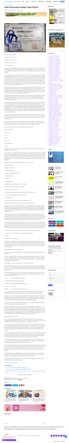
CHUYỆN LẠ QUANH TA (52, 88)
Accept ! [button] (4, 440)
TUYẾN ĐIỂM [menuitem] (40, 1)
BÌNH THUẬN (51, 80)
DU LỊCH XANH (51, 97)
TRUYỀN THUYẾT (51, 140)
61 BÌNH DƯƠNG (51, 63)
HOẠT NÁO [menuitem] (33, 1)
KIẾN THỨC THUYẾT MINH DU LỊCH (54, 108)
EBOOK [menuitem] (27, 1)
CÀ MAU (56, 80)
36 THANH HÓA (51, 61)
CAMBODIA (61, 80)
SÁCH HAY (56, 127)
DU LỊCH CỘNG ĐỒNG (52, 93)
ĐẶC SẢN (50, 99)
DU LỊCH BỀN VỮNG (52, 91)
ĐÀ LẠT (56, 97)
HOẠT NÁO (55, 106)
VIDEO (55, 144)
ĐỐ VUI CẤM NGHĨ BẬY (58, 177)
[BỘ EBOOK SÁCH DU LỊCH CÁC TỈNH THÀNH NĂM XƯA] (51, 203)
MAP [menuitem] (23, 1)
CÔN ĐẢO (59, 88)
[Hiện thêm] (26, 385)
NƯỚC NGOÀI (51, 125)
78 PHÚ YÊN (51, 71)
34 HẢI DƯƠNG (51, 60)
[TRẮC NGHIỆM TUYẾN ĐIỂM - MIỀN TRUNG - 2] (51, 212)
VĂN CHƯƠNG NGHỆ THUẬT (53, 142)
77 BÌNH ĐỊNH (56, 69)
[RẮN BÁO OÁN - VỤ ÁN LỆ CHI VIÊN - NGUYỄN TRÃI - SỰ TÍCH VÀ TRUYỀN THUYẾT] (51, 188)
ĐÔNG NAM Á (51, 101)
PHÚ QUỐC (51, 127)
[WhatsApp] (19, 385)
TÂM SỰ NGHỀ (51, 133)
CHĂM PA (50, 82)
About (58, 441)
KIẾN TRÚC (51, 110)
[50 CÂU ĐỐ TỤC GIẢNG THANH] (51, 168)
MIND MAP (50, 122)
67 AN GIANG (57, 65)
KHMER (60, 106)
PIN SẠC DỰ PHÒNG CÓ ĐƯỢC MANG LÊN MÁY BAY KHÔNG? (18, 369)
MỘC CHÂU (56, 122)
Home (55, 441)
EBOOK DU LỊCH (51, 103)
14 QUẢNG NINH (51, 56)
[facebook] (52, 221)
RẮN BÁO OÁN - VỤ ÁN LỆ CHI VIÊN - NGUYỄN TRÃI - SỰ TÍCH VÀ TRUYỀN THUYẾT (59, 187)
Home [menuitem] (18, 1)
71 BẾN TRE (50, 69)
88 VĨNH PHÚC (51, 73)
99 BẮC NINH (56, 75)
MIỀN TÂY (59, 116)
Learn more (10, 437)
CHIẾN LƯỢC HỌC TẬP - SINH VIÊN (54, 84)
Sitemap (63, 441)
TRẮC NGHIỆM (51, 138)
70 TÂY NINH (58, 67)
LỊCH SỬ (50, 114)
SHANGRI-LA (59, 129)
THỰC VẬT (56, 135)
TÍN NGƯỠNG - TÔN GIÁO (53, 137)
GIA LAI (57, 103)
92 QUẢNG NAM (58, 73)
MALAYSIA (54, 114)
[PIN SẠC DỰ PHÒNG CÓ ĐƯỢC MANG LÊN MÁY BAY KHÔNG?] (39, 393)
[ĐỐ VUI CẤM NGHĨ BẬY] (51, 178)
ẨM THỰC (50, 76)
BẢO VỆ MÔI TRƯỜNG (52, 78)
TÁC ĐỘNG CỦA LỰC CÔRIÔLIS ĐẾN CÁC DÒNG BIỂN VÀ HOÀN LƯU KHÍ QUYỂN (59, 182)
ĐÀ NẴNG (60, 97)
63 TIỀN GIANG (58, 63)
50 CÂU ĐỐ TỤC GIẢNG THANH (58, 168)
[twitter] (60, 221)
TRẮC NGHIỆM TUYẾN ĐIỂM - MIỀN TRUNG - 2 (59, 212)
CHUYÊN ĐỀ (60, 86)
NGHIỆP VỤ (51, 123)
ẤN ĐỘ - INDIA (56, 76)
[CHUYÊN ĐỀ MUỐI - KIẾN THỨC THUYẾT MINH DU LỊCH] (51, 207)
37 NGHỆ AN (58, 61)
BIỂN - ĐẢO (60, 78)
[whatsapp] (60, 224)
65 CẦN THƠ (51, 65)
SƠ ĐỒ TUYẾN (51, 131)
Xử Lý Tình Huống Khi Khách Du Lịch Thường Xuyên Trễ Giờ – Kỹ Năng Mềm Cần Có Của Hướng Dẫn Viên (11, 399)
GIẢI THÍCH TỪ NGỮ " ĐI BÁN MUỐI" (59, 172)
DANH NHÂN (51, 90)
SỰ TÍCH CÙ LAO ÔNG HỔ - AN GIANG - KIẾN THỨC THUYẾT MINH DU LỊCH (59, 192)
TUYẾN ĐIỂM (58, 140)
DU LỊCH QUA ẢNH (52, 95)
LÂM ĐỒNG (55, 112)
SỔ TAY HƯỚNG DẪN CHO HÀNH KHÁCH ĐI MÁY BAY (16, 367)
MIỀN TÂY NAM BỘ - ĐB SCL (53, 118)
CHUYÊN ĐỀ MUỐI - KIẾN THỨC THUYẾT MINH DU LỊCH (59, 207)
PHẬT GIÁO (57, 125)
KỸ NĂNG (10, 5)
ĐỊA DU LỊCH (56, 99)
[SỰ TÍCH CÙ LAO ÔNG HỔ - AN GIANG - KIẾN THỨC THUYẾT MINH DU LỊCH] (51, 193)
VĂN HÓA (50, 144)
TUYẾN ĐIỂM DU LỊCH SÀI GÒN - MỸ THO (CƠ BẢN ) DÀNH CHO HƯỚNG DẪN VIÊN (59, 197)
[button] (61, 1)
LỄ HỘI (60, 112)
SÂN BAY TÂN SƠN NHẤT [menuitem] (58, 1)
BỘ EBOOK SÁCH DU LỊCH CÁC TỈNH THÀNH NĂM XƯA (59, 202)
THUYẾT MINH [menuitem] (48, 1)
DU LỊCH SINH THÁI (59, 95)
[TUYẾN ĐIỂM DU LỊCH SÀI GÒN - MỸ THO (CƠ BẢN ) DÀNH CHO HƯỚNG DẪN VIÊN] (51, 198)
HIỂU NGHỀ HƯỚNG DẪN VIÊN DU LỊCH (55, 105)
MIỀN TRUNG (59, 120)
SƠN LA (56, 131)
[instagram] (52, 224)
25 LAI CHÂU (51, 58)
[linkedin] (52, 226)
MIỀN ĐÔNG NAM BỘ (52, 116)
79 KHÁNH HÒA (56, 71)
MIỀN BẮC (59, 114)
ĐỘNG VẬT (57, 101)
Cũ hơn (44, 423)
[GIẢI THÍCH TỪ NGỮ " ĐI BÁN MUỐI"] (51, 173)
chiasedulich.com (10, 1)
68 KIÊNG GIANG (51, 67)
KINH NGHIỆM (56, 110)
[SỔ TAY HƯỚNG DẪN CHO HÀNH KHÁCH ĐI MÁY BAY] (25, 393)
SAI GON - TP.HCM (52, 129)
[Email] (23, 385)
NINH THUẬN (56, 123)
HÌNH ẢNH (50, 106)
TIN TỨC (60, 137)
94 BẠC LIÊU (51, 75)
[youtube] (60, 226)
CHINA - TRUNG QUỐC (52, 86)
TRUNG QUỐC (57, 138)
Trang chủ (6, 5)
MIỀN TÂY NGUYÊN (52, 120)
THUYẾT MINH (51, 135)
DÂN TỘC (56, 90)
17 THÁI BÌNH (58, 56)
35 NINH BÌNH (58, 60)
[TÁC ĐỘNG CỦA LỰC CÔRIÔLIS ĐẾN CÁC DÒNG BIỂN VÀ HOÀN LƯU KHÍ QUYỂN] (51, 183)
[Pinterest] (21, 385)
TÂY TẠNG (57, 133)
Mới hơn (6, 423)
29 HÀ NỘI (56, 58)
